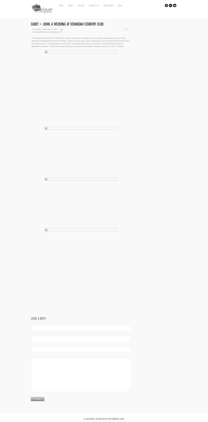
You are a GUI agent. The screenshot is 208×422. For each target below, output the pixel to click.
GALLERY (81, 5)
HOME (61, 5)
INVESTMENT (108, 5)
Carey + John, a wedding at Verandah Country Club (67, 24)
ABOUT (70, 5)
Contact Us (94, 5)
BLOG (120, 5)
